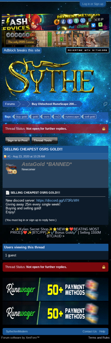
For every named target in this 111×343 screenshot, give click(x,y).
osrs (47, 116)
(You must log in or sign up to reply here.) (31, 220)
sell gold (90, 116)
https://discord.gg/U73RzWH (57, 200)
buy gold (21, 116)
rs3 (58, 116)
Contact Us (90, 331)
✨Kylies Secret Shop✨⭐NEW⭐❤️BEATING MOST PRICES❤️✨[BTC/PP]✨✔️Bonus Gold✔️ (54, 230)
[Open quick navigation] (105, 103)
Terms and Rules (99, 337)
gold (35, 116)
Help (102, 331)
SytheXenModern (17, 331)
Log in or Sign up (92, 3)
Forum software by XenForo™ (20, 337)
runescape (72, 116)
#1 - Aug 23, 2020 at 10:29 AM (26, 156)
